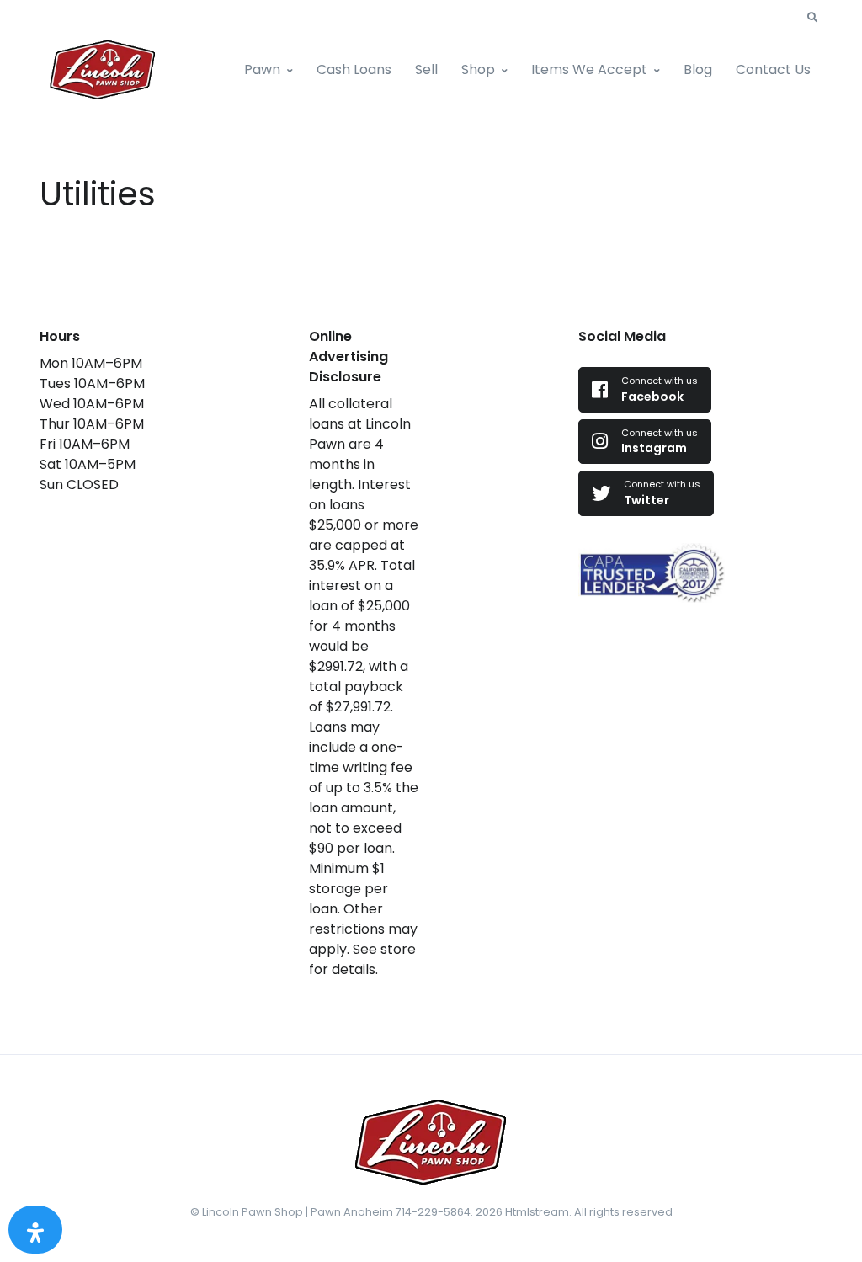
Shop (478, 69)
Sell (426, 69)
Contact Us (773, 69)
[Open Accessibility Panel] (35, 1230)
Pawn (262, 69)
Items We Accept (589, 69)
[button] (812, 18)
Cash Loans (354, 69)
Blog (698, 69)
